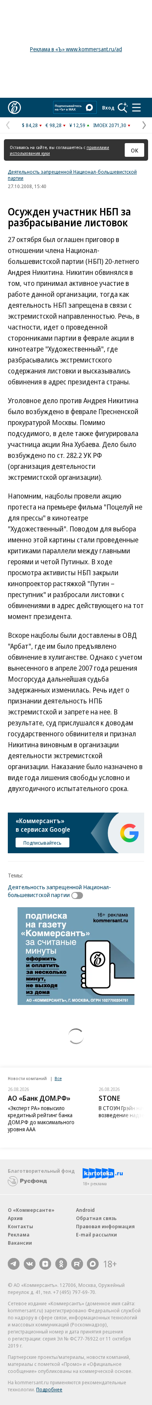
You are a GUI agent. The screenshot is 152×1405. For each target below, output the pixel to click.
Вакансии (20, 1242)
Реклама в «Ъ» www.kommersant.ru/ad (76, 49)
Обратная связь (96, 1218)
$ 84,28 (30, 125)
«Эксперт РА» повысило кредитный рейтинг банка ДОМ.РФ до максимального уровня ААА (41, 1118)
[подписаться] (79, 895)
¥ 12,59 (77, 125)
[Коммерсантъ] (14, 107)
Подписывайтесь (42, 842)
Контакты (20, 1226)
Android (85, 1209)
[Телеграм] (13, 1264)
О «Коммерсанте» (31, 1209)
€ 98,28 (54, 125)
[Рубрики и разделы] (136, 107)
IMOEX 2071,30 (109, 125)
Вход (108, 107)
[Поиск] (123, 107)
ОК (134, 150)
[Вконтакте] (29, 1264)
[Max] (93, 1264)
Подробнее (49, 1389)
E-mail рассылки (96, 1234)
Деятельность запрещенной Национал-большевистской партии (72, 174)
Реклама (19, 1234)
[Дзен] (45, 1264)
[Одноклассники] (61, 1264)
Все (58, 1078)
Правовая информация (105, 1226)
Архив (15, 1218)
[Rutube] (77, 1264)
